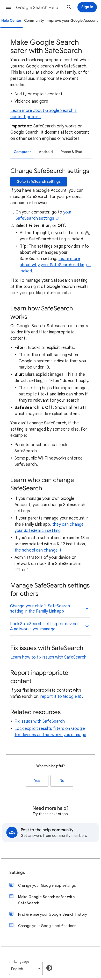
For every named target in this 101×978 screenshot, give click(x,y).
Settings (17, 872)
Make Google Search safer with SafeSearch (46, 900)
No (62, 780)
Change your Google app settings (47, 885)
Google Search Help (37, 7)
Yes (37, 780)
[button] (8, 7)
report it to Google (58, 696)
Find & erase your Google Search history (52, 914)
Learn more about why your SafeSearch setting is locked (55, 265)
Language (21, 962)
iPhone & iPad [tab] (71, 152)
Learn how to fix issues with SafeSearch (48, 657)
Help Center (11, 20)
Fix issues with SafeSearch (40, 721)
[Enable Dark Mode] (49, 968)
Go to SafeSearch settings (39, 181)
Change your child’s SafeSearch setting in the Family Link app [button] (40, 608)
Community (34, 20)
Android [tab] (46, 152)
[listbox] (26, 968)
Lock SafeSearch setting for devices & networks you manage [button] (45, 626)
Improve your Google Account (72, 20)
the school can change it (38, 550)
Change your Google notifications (47, 925)
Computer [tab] (22, 152)
